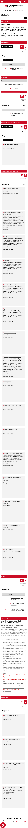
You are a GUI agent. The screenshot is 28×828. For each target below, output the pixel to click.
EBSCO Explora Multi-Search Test (12, 525)
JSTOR (5, 309)
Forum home (15, 88)
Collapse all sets (23, 50)
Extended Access (5, 42)
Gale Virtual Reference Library (11, 285)
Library (13, 10)
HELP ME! (3, 576)
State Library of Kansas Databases (12, 501)
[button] (7, 46)
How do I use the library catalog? (12, 739)
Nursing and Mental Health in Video (12, 405)
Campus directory (8, 821)
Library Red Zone (19, 10)
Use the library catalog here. (11, 188)
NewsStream (7, 381)
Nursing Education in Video (10, 429)
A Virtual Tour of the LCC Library (12, 715)
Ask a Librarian (4, 77)
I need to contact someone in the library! (17, 604)
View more (6, 371)
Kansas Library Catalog (10, 333)
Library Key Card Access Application (17, 68)
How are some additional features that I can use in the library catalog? (13, 764)
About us (10, 818)
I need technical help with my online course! (17, 598)
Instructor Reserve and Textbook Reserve (11, 122)
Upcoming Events (5, 21)
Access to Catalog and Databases (9, 171)
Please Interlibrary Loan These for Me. (10, 92)
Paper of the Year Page (18, 35)
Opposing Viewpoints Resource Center (13, 453)
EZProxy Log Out (8, 549)
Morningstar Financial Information (12, 357)
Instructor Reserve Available (11, 144)
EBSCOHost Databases (10, 260)
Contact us (17, 818)
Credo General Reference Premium (12, 236)
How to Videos (4, 697)
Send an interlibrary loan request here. (17, 114)
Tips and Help (4, 618)
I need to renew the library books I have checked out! (17, 609)
